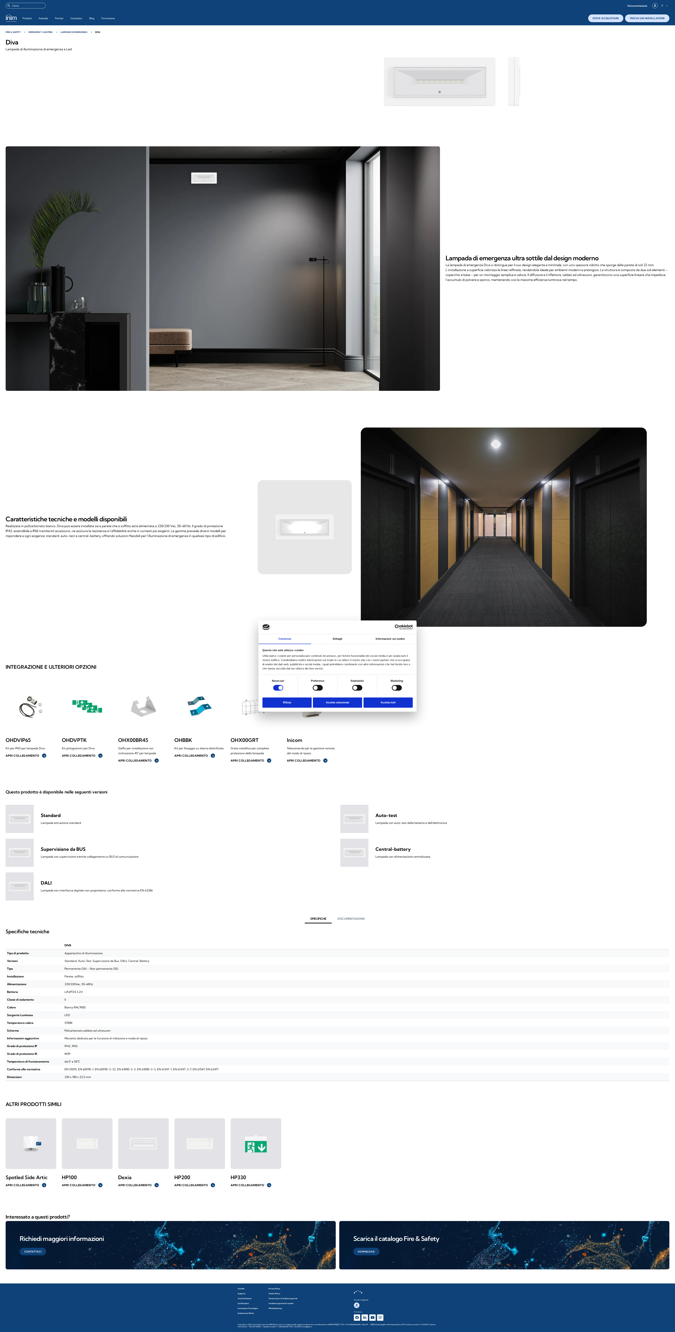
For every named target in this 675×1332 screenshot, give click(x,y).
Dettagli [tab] (337, 638)
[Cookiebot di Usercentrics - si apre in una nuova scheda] (397, 627)
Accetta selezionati (337, 702)
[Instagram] (380, 1317)
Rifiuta (287, 702)
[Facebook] (357, 1317)
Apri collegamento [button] (26, 755)
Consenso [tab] (284, 638)
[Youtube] (372, 1317)
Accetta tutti (388, 702)
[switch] (318, 688)
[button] (637, 6)
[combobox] (26, 5)
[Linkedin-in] (365, 1317)
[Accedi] (655, 5)
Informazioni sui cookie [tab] (390, 638)
